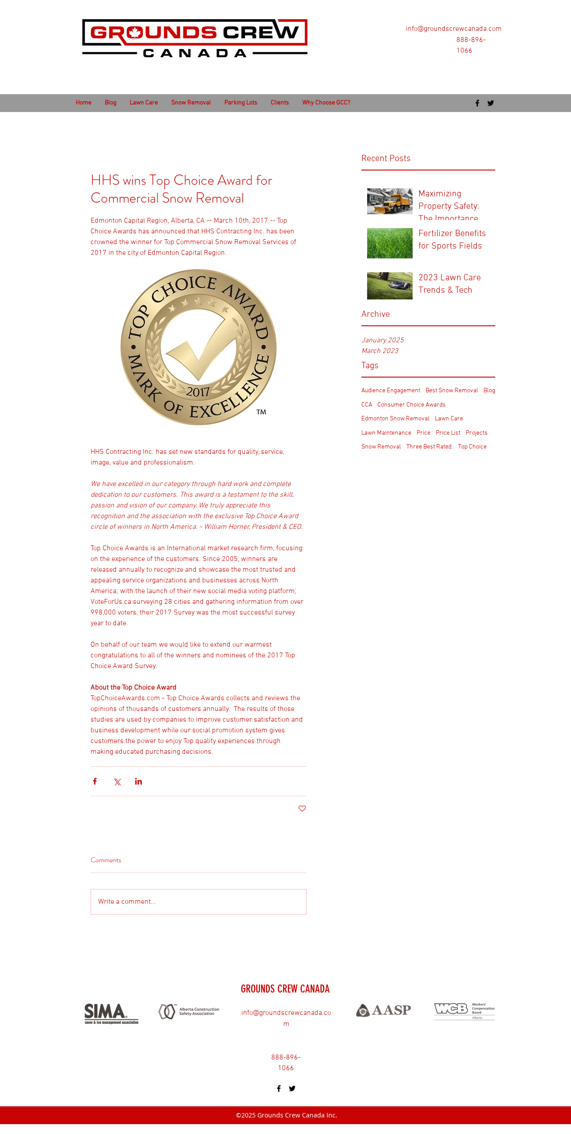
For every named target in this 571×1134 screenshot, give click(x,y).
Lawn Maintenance (386, 433)
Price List (448, 433)
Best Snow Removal (452, 391)
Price (423, 433)
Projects (477, 433)
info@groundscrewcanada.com (454, 29)
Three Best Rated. (429, 447)
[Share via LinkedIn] (138, 781)
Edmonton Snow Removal (395, 419)
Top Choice (472, 447)
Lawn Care (449, 419)
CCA (366, 405)
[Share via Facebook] (95, 781)
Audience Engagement (390, 391)
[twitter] (490, 103)
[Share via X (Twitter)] (116, 781)
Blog (489, 391)
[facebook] (477, 103)
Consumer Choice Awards (411, 405)
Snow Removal (381, 447)
